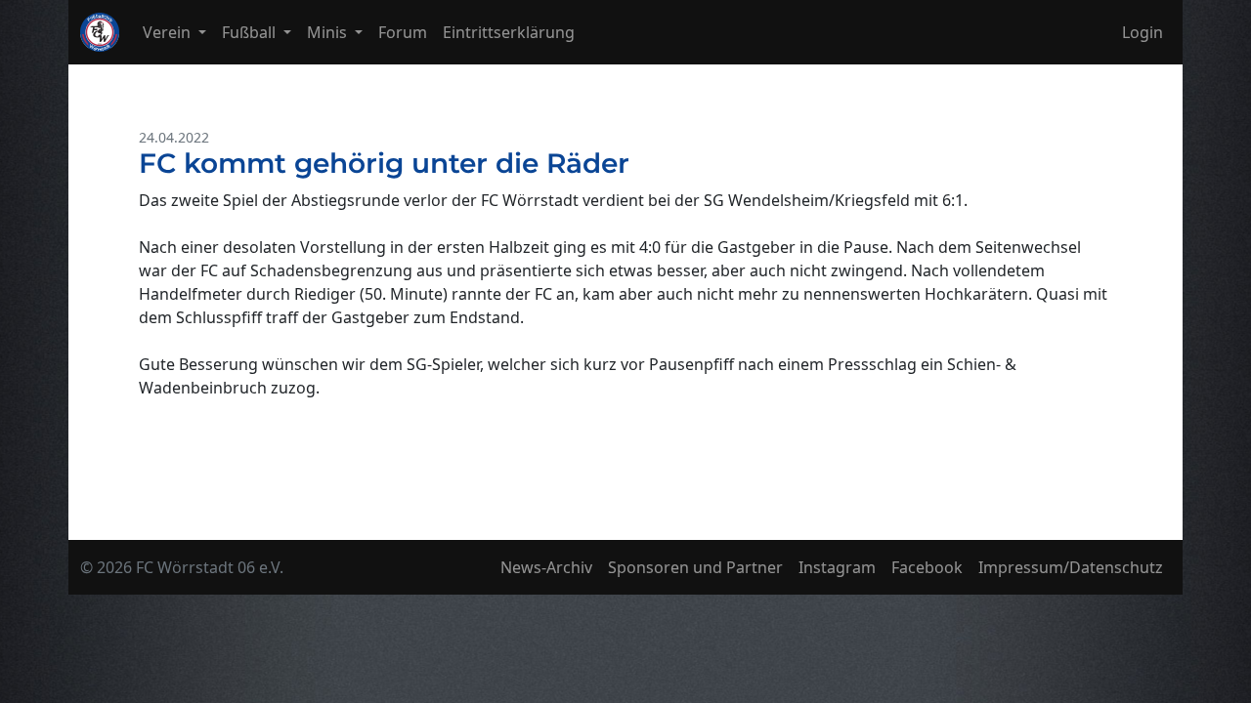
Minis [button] (329, 32)
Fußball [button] (251, 32)
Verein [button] (168, 32)
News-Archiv (546, 567)
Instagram (837, 567)
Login (1142, 32)
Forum (402, 32)
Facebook (927, 567)
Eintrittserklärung (509, 32)
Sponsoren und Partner (695, 567)
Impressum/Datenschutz (1070, 567)
